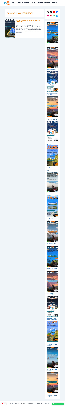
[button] (58, 404)
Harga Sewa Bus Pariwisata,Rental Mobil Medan (51, 169)
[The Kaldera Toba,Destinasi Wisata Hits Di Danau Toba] (52, 106)
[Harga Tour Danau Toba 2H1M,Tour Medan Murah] (52, 306)
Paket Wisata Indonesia (51, 69)
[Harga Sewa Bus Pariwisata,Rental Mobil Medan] (52, 155)
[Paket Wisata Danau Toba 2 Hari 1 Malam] (52, 131)
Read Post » (18, 35)
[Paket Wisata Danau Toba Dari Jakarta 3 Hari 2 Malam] (52, 207)
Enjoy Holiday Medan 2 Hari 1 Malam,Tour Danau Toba (28, 21)
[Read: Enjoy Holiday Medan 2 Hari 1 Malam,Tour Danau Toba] (10, 28)
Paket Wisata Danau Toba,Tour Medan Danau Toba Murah (52, 395)
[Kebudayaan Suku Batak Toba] (52, 231)
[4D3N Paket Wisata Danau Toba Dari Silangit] (52, 357)
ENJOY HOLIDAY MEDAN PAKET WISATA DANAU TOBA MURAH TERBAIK (34, 2)
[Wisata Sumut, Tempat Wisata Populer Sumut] (52, 32)
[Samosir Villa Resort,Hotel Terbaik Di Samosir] (52, 256)
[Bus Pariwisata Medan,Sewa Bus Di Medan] (52, 81)
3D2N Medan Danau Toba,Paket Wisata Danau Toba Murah (52, 344)
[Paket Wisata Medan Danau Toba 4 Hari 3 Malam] (52, 281)
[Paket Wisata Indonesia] (52, 57)
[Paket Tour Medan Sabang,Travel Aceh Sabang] (52, 182)
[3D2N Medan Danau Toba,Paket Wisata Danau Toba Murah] (52, 331)
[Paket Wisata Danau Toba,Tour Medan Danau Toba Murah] (52, 382)
